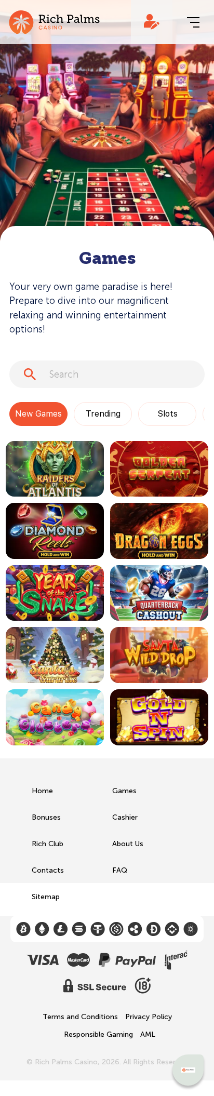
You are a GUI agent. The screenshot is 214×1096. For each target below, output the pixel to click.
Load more (24, 764)
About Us (127, 843)
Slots (167, 414)
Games (124, 790)
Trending (103, 414)
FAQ (119, 870)
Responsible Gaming (98, 1035)
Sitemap (46, 896)
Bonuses (46, 817)
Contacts (48, 870)
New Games (38, 414)
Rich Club (47, 843)
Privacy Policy (148, 1017)
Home (42, 790)
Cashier (125, 817)
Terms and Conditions (80, 1017)
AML (147, 1035)
